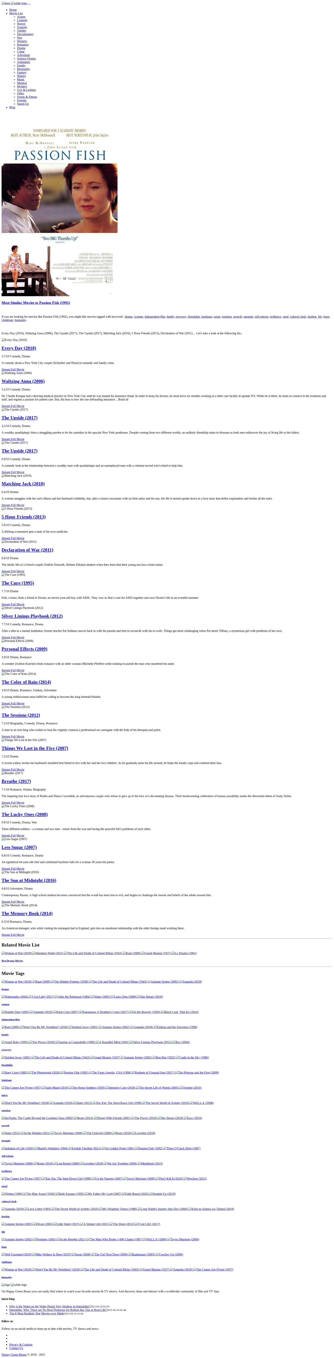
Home (13, 9)
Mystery (22, 86)
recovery (181, 316)
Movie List (16, 13)
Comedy (22, 20)
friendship (194, 316)
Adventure (23, 55)
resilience (275, 316)
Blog (12, 107)
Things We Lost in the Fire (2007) (35, 748)
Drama (21, 48)
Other (20, 93)
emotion (227, 316)
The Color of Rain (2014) (26, 682)
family (170, 316)
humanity (20, 320)
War (19, 37)
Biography (23, 69)
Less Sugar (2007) (19, 847)
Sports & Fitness (27, 96)
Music (21, 79)
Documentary (25, 34)
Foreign (21, 100)
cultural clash (298, 316)
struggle (248, 316)
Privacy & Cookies (20, 1344)
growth (237, 316)
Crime (21, 51)
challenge (7, 320)
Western (22, 41)
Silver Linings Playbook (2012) (32, 616)
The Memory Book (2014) (27, 913)
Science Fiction (26, 58)
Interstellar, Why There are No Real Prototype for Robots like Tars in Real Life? (58, 1310)
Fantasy (21, 72)
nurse (217, 316)
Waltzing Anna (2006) (23, 381)
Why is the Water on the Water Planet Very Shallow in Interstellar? (49, 1306)
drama (128, 316)
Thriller (21, 30)
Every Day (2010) (19, 348)
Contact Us (16, 1348)
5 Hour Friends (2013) (24, 516)
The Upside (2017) (19, 417)
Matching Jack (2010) (23, 483)
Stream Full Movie (13, 369)
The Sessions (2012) (21, 715)
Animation (23, 62)
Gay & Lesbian (26, 90)
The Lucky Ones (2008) (25, 814)
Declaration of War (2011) (27, 549)
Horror (21, 23)
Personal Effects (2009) (24, 648)
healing (312, 316)
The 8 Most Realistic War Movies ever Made (36, 1313)
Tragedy (22, 27)
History (21, 76)
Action (21, 16)
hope (326, 316)
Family (21, 65)
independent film (155, 316)
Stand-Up (23, 103)
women (138, 316)
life (320, 316)
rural (285, 316)
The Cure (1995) (18, 582)
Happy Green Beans (14, 1354)
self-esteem (261, 316)
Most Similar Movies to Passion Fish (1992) (36, 303)
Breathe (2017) (16, 781)
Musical (22, 83)
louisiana (206, 316)
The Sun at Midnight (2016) (29, 880)
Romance (23, 44)
